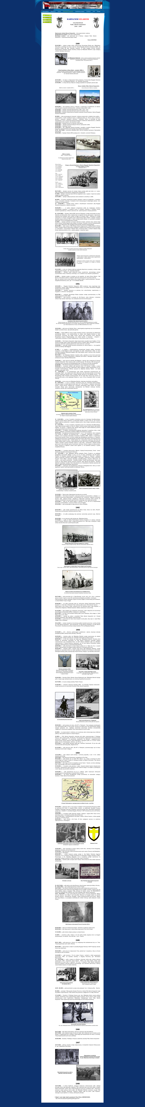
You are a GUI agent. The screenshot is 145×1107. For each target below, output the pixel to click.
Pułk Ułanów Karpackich (68, 11)
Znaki (47, 19)
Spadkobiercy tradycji (79, 11)
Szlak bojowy (47, 15)
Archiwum (88, 11)
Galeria (59, 11)
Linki (94, 11)
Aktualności (53, 11)
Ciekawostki (47, 22)
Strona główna (45, 11)
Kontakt (98, 11)
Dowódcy (47, 17)
